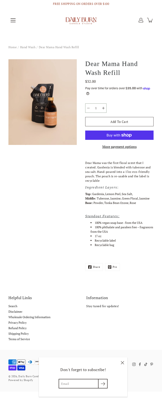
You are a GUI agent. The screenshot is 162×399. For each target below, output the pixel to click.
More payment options (119, 146)
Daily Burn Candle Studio (34, 376)
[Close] (122, 362)
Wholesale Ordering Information (29, 317)
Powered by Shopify (20, 380)
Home (12, 47)
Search (12, 306)
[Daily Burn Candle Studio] (81, 20)
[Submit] (103, 383)
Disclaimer (15, 312)
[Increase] (103, 108)
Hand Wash (28, 47)
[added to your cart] (150, 20)
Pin (115, 266)
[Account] (141, 20)
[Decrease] (88, 108)
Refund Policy (17, 328)
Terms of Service (19, 339)
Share (96, 266)
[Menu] (13, 20)
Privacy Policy (17, 323)
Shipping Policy (18, 334)
